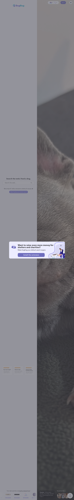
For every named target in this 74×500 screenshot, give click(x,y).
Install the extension (31, 255)
